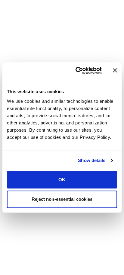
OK (61, 179)
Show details (91, 160)
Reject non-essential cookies (62, 199)
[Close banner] (115, 71)
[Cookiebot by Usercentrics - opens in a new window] (77, 71)
